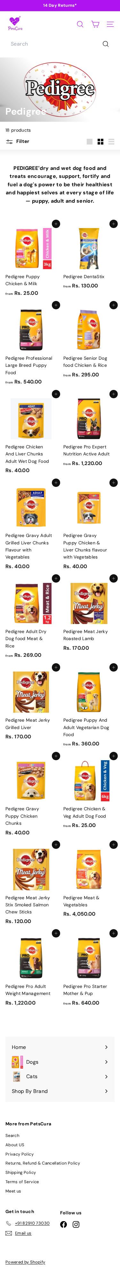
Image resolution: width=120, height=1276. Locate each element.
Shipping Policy (20, 1172)
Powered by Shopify (25, 1262)
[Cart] (95, 24)
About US (15, 1145)
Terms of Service (22, 1181)
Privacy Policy (19, 1154)
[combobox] (60, 44)
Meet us (13, 1191)
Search (12, 1135)
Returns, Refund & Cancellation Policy (42, 1163)
